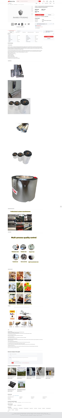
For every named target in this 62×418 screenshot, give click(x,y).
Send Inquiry (39, 14)
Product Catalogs (17, 395)
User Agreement (34, 415)
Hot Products (15, 413)
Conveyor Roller (9, 399)
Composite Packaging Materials (21, 4)
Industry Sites (35, 413)
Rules (53, 3)
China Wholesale (28, 413)
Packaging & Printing (11, 4)
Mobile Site (45, 413)
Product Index (42, 413)
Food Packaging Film (10, 405)
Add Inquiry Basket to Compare (20, 26)
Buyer (39, 3)
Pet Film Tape (35, 408)
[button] (40, 32)
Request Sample (46, 16)
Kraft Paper (15, 405)
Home (8, 4)
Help (42, 3)
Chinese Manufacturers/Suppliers (23, 413)
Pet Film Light (39, 408)
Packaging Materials (16, 4)
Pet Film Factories (21, 408)
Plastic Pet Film (31, 408)
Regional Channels (38, 413)
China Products (18, 413)
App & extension (46, 3)
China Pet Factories (10, 408)
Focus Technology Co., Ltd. (26, 415)
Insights (47, 413)
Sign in (53, 1)
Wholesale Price (32, 413)
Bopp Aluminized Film (48, 408)
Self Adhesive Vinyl (19, 405)
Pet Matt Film (43, 408)
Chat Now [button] (50, 14)
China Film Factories (16, 408)
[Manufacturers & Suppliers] (11, 1)
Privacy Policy (40, 415)
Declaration (38, 415)
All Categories (10, 3)
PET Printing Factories (26, 408)
